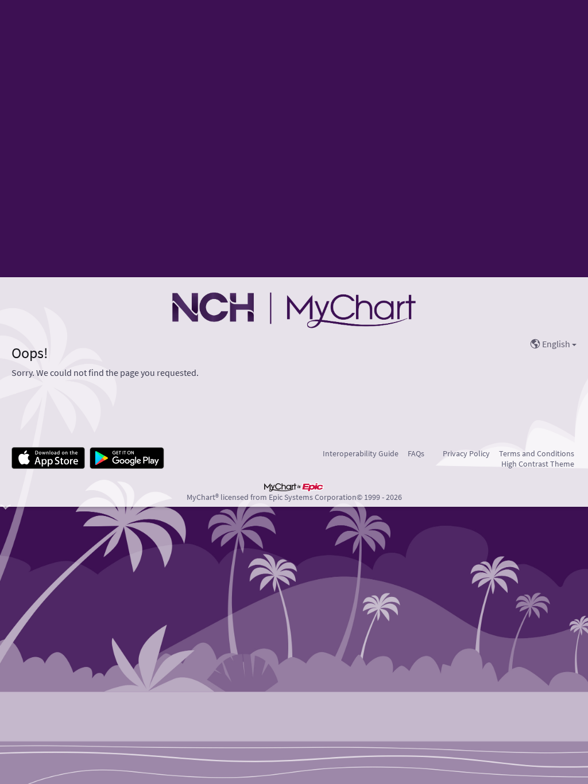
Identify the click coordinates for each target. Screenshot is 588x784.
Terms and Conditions (536, 453)
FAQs (416, 453)
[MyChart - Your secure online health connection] (294, 309)
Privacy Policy (466, 453)
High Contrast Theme (537, 464)
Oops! (29, 353)
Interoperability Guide (361, 453)
